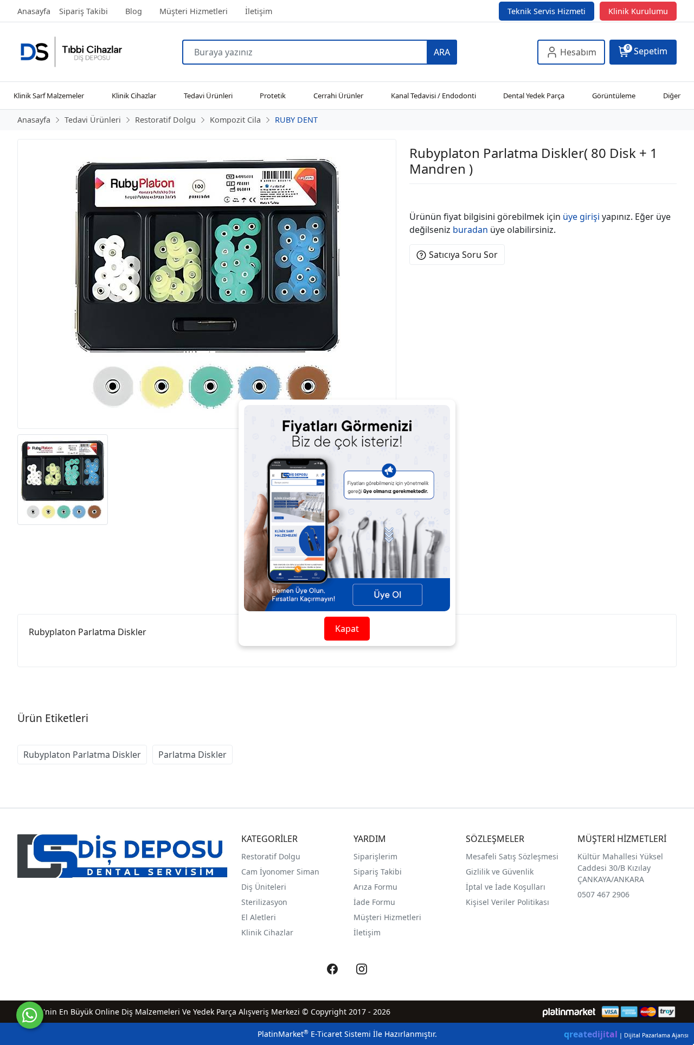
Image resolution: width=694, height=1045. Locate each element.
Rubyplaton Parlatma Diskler (82, 755)
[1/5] (416, 197)
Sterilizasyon (264, 902)
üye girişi (581, 217)
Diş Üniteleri (263, 887)
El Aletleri (258, 917)
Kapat (347, 629)
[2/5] (422, 197)
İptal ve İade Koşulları (505, 887)
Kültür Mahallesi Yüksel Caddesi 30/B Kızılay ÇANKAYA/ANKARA (620, 867)
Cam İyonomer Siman (280, 871)
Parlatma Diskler (192, 755)
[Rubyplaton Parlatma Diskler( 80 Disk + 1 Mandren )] (207, 284)
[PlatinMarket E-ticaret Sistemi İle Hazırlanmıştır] (569, 1011)
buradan (470, 230)
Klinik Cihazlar (267, 932)
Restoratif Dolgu (270, 856)
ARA (442, 52)
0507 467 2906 (603, 894)
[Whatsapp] (29, 1015)
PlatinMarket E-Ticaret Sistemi (314, 1034)
